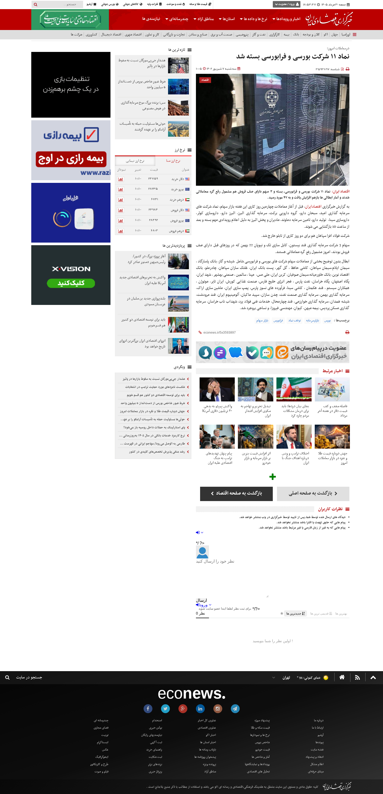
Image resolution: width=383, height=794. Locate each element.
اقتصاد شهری (133, 35)
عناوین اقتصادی (207, 727)
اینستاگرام (102, 742)
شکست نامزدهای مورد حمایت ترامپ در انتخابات (155, 387)
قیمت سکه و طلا (260, 727)
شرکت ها (76, 35)
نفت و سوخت (174, 4)
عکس (105, 749)
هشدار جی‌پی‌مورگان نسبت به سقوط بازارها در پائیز (154, 379)
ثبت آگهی (156, 742)
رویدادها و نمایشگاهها (257, 764)
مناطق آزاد (205, 19)
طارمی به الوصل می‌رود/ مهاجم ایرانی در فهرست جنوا (152, 443)
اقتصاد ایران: (341, 192)
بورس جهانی (108, 4)
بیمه (286, 35)
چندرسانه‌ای (178, 19)
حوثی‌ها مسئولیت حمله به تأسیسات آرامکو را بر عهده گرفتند (152, 419)
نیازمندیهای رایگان (151, 735)
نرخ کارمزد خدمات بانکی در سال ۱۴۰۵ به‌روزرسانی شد (152, 435)
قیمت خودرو (262, 749)
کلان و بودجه (311, 35)
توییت (104, 735)
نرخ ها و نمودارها (260, 735)
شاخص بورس (262, 742)
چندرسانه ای (101, 720)
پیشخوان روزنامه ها (205, 757)
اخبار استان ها (208, 742)
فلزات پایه (153, 4)
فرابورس (278, 320)
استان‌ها (228, 19)
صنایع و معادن (198, 35)
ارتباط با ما (318, 727)
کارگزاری (274, 35)
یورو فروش (177, 221)
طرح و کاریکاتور (99, 764)
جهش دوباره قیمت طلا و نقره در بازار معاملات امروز (153, 411)
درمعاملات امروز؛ (338, 48)
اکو (326, 35)
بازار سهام (262, 320)
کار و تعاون (152, 35)
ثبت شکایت (155, 757)
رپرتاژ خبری (155, 771)
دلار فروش (177, 210)
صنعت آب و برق (221, 35)
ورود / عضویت (286, 4)
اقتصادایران (313, 206)
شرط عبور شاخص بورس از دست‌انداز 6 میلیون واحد (153, 403)
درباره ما (319, 720)
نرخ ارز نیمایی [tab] (135, 161)
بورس (327, 320)
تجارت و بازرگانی (174, 35)
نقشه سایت (317, 749)
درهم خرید (177, 200)
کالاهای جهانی (131, 4)
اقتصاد (205, 80)
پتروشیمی (242, 35)
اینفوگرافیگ (101, 757)
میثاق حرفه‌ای (316, 771)
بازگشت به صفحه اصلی (311, 493)
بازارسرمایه (312, 320)
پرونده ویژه (209, 764)
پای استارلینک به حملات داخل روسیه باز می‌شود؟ (154, 427)
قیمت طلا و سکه (198, 4)
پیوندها (320, 742)
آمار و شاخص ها (261, 757)
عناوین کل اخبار (207, 720)
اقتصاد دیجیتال (111, 35)
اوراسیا (346, 35)
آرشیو (90, 4)
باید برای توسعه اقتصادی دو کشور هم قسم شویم (156, 395)
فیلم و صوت (101, 771)
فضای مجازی (101, 727)
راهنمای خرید (154, 749)
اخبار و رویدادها (288, 19)
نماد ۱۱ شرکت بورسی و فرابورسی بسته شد (292, 57)
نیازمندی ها (151, 18)
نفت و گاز (258, 35)
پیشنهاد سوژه (262, 720)
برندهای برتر (155, 764)
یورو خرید (177, 189)
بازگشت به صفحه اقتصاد (238, 493)
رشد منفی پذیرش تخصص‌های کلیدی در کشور (157, 451)
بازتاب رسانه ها (207, 749)
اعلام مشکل (317, 764)
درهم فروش (176, 231)
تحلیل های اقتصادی (258, 771)
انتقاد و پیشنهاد (315, 757)
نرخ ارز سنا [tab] (173, 161)
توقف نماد (294, 320)
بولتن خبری (155, 727)
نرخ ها (255, 19)
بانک (296, 35)
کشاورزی (91, 35)
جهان (334, 35)
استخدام (157, 720)
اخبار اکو (211, 735)
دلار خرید (177, 179)
